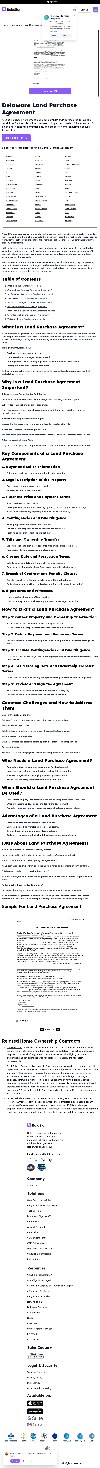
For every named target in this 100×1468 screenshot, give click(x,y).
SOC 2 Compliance (37, 1237)
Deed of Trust (14, 1047)
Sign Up (84, 10)
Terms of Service (36, 1372)
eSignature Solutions (38, 1291)
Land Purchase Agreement (37, 25)
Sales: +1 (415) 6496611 (50, 2)
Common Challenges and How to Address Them (29, 302)
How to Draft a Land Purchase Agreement (27, 298)
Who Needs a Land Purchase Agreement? (27, 306)
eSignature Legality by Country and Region (50, 1285)
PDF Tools (32, 1334)
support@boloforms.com (47, 1154)
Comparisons (34, 1312)
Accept (15, 1461)
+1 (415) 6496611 (35, 1354)
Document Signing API (39, 1216)
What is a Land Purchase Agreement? (25, 286)
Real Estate (16, 25)
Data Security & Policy (39, 1388)
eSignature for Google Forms (43, 1205)
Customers (33, 1323)
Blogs (30, 1318)
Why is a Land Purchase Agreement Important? (29, 290)
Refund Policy (34, 1383)
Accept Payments (36, 1227)
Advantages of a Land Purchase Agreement (28, 315)
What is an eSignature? (39, 1275)
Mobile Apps (33, 1259)
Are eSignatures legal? (39, 1280)
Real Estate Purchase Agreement (25, 1066)
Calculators (33, 1339)
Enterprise (32, 1232)
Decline (26, 1461)
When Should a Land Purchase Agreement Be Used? (31, 311)
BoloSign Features (37, 1307)
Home (5, 25)
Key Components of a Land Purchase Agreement (30, 294)
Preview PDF (50, 91)
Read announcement (60, 36)
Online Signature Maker (39, 1328)
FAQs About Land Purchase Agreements (26, 319)
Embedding (33, 1221)
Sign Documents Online (39, 1200)
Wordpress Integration (39, 1248)
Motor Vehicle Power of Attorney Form (28, 1098)
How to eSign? (35, 1301)
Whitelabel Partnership (39, 1253)
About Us (32, 1185)
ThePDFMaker (34, 1210)
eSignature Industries (38, 1296)
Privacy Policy (34, 1377)
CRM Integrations (36, 1243)
